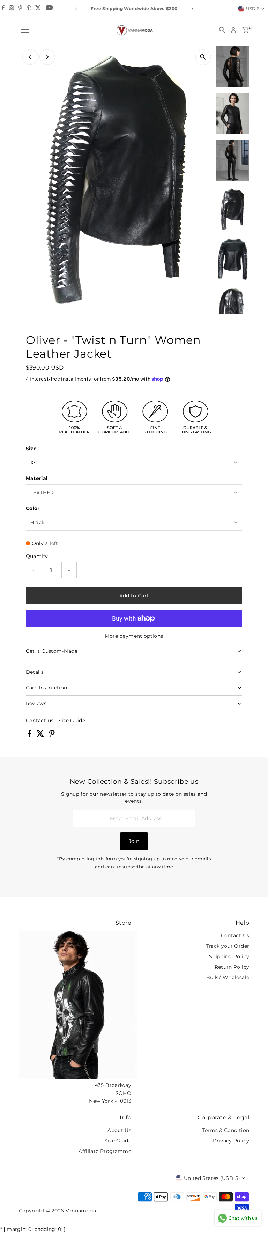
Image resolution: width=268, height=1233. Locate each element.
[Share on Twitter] (41, 735)
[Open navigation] (25, 30)
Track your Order (228, 946)
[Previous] (76, 9)
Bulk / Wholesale (228, 977)
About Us (119, 1130)
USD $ (253, 8)
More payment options (134, 636)
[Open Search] (222, 30)
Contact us (40, 720)
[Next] (192, 9)
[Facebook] (3, 8)
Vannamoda (81, 1210)
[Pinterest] (20, 8)
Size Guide (72, 720)
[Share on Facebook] (30, 735)
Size (31, 448)
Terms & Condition (225, 1130)
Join (134, 841)
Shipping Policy (229, 956)
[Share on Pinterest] (52, 735)
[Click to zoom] (203, 57)
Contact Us (235, 935)
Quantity (37, 556)
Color (33, 508)
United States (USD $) (212, 1178)
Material (37, 478)
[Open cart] (245, 30)
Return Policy (232, 967)
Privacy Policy (231, 1141)
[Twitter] (38, 8)
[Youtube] (49, 8)
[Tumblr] (29, 8)
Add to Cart (134, 596)
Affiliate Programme (105, 1151)
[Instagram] (11, 8)
